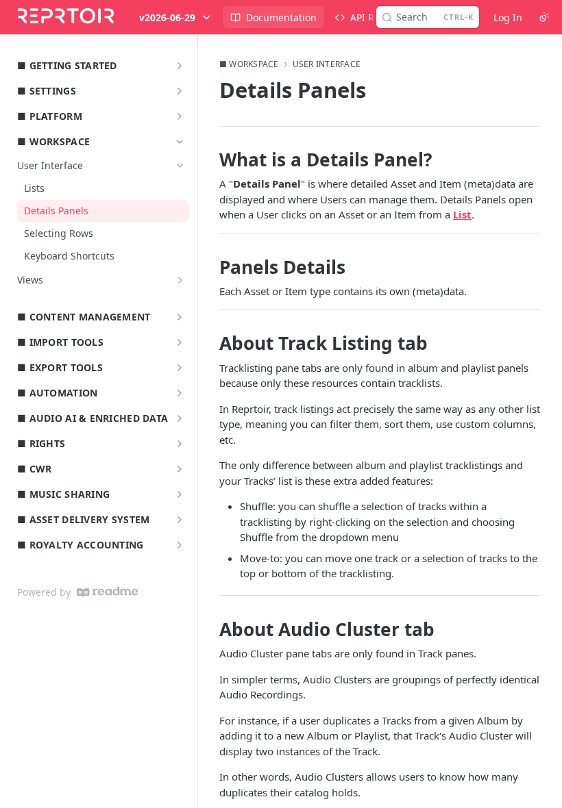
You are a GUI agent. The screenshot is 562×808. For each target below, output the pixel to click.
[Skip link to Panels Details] (210, 267)
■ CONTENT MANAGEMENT (84, 316)
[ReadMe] (107, 592)
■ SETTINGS (46, 90)
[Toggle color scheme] (544, 17)
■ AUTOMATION (57, 392)
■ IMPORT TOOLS (60, 342)
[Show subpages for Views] (180, 280)
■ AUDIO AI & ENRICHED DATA (92, 418)
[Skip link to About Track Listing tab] (210, 344)
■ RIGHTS (41, 443)
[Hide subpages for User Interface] (180, 165)
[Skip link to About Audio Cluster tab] (210, 629)
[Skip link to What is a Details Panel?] (210, 160)
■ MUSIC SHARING (63, 494)
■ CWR (34, 468)
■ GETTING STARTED (67, 65)
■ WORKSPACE (53, 141)
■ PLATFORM (49, 116)
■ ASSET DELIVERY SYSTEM (83, 519)
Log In (507, 17)
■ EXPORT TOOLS (60, 367)
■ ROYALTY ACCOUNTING (80, 544)
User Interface (327, 64)
